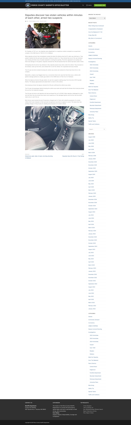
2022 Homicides (94, 64)
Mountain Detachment (95, 105)
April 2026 (91, 149)
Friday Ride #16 (92, 35)
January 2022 (92, 308)
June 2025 (91, 180)
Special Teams (92, 121)
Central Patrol (93, 96)
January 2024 (92, 233)
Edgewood (92, 99)
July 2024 (91, 215)
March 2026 (91, 152)
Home (26, 9)
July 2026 (91, 140)
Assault (92, 74)
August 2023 (91, 249)
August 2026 (91, 137)
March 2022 (91, 302)
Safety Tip (91, 118)
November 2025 (92, 165)
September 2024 (92, 208)
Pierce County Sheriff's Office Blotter (50, 5)
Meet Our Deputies (93, 86)
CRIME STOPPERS (93, 55)
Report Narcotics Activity (89, 411)
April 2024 (91, 224)
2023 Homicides (94, 68)
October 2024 (92, 205)
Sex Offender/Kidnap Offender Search (93, 409)
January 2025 (92, 196)
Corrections (91, 52)
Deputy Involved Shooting (95, 58)
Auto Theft (44, 21)
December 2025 (92, 162)
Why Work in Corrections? (95, 38)
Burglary (92, 80)
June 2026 (91, 143)
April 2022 (91, 299)
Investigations (92, 61)
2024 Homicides (94, 71)
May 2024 (91, 221)
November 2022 (92, 277)
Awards (90, 46)
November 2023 (92, 240)
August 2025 (91, 174)
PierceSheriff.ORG (100, 5)
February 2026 (92, 155)
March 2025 (91, 190)
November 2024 (92, 202)
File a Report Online (88, 413)
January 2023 (92, 271)
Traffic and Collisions (93, 124)
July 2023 (91, 252)
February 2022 (92, 305)
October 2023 (92, 243)
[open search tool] (83, 5)
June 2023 (91, 255)
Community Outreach (93, 49)
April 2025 (91, 187)
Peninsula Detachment (95, 108)
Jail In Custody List (88, 407)
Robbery (92, 83)
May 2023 (91, 258)
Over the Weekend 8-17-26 (95, 32)
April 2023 (91, 262)
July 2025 (91, 177)
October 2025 (92, 168)
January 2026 (92, 158)
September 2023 (92, 246)
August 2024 (91, 212)
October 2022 (92, 280)
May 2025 (91, 183)
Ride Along (91, 114)
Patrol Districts (92, 93)
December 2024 (92, 199)
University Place (94, 111)
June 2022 (91, 293)
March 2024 (91, 227)
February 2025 (92, 193)
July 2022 (91, 290)
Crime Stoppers (87, 405)
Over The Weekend (93, 89)
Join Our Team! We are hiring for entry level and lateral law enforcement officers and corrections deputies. (53, 1)
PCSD (27, 21)
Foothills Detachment (95, 102)
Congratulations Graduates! (95, 29)
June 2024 (91, 218)
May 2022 (91, 296)
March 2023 (91, 265)
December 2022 (92, 274)
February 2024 (92, 230)
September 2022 (92, 283)
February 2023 (92, 268)
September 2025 (92, 171)
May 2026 (91, 146)
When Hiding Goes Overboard (96, 25)
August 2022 (91, 287)
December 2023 (92, 237)
